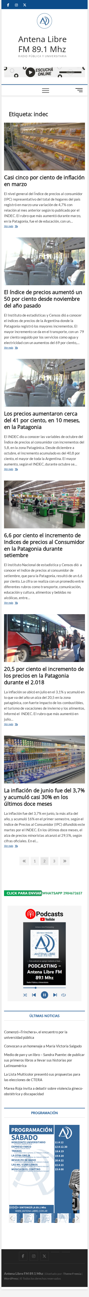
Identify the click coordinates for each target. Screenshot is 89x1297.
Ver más (13, 226)
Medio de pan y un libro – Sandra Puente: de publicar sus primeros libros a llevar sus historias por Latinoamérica (44, 1060)
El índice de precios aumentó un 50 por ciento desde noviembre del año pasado (43, 298)
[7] (66, 1218)
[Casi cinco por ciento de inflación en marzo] (44, 146)
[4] (14, 1218)
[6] (49, 1218)
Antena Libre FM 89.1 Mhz (42, 44)
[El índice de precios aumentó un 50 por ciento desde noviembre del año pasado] (44, 261)
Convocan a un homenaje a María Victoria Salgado (43, 1046)
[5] (31, 1218)
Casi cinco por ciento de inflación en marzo (44, 180)
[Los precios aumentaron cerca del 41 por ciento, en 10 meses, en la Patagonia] (44, 383)
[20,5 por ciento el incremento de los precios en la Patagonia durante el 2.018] (44, 638)
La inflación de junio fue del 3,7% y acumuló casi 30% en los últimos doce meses (44, 797)
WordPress (11, 1278)
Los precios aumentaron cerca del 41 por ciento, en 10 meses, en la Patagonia (42, 420)
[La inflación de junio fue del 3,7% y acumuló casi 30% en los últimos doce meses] (44, 759)
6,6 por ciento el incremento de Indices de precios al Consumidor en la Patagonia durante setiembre (44, 545)
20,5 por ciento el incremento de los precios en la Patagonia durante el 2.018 (44, 675)
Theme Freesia (72, 1273)
